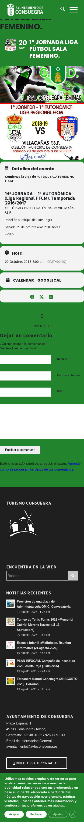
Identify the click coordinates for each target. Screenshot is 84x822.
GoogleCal (49, 280)
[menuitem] (60, 9)
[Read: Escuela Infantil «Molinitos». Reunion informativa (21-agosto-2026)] (10, 645)
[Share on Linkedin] (51, 296)
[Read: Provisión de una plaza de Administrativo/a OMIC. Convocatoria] (10, 604)
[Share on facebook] (32, 296)
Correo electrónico (69, 375)
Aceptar (14, 814)
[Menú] (71, 9)
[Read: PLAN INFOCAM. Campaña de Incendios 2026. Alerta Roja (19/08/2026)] (10, 663)
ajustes (58, 805)
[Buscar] (60, 9)
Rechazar (36, 814)
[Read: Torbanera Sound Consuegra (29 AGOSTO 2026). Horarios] (10, 681)
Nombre (63, 359)
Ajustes (58, 814)
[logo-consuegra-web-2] (34, 9)
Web (60, 391)
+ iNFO (9, 234)
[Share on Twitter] (41, 296)
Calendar (23, 280)
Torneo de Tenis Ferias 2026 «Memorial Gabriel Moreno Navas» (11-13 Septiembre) (45, 624)
